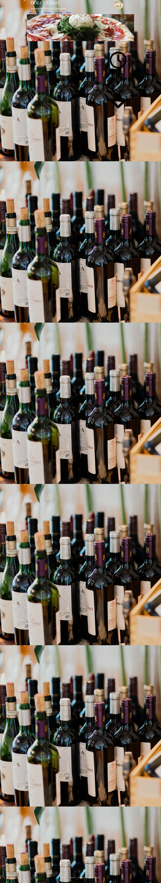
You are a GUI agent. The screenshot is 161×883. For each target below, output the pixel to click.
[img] (80, 5)
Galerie (38, 12)
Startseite (64, 877)
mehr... (33, 859)
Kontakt (68, 12)
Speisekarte (47, 12)
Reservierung (58, 12)
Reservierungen (88, 877)
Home (30, 12)
